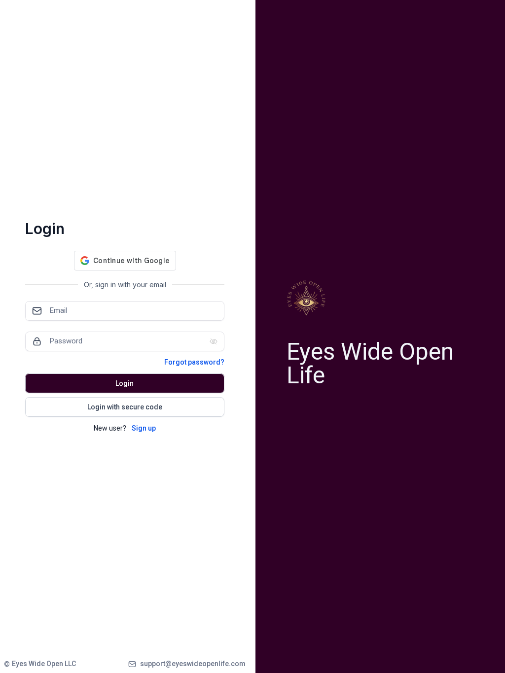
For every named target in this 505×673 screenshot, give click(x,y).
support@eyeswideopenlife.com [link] (193, 664)
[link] (40, 664)
